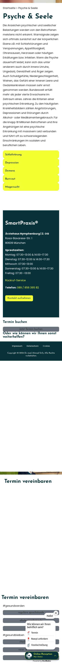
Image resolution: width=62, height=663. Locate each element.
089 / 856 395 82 (28, 287)
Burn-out (10, 179)
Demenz (10, 171)
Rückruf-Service (15, 280)
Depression (12, 163)
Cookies (46, 346)
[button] (40, 631)
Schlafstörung (13, 154)
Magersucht (12, 187)
